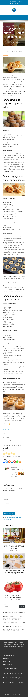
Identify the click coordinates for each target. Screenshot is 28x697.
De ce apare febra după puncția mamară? (12, 626)
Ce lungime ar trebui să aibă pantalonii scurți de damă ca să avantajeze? (14, 613)
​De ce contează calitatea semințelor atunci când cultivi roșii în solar (14, 596)
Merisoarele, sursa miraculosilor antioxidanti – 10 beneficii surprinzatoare (12, 672)
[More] (20, 461)
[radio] (4, 453)
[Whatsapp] (17, 461)
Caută (4, 604)
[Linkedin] (12, 461)
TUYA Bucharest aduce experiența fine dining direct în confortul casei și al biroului (14, 546)
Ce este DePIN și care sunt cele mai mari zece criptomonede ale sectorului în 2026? (14, 630)
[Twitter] (7, 461)
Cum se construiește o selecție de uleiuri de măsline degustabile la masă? (14, 572)
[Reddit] (9, 461)
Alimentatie (14, 25)
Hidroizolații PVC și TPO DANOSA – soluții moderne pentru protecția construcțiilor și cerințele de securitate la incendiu (12, 618)
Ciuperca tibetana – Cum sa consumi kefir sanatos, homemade (12, 678)
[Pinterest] (14, 461)
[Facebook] (4, 461)
